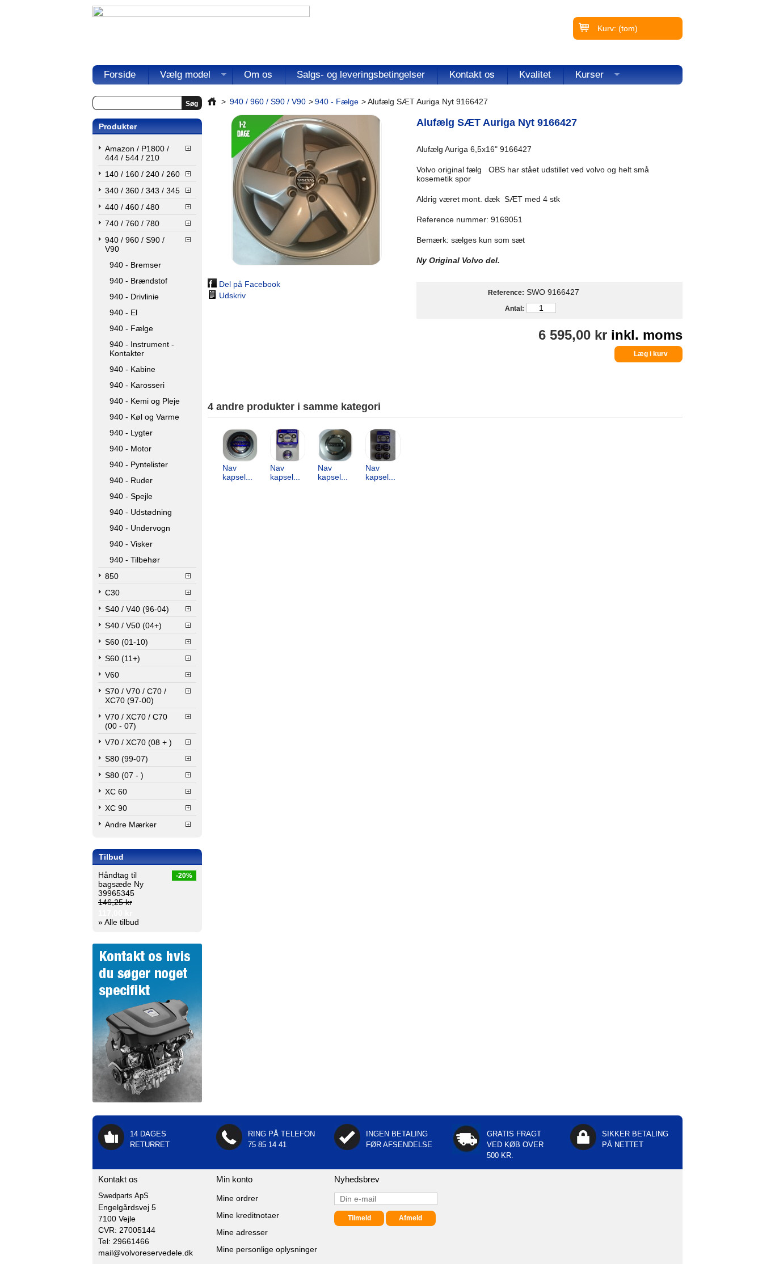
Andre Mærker (131, 824)
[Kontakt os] (147, 1099)
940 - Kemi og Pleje (144, 400)
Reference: (506, 293)
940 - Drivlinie (134, 296)
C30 (112, 592)
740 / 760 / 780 (132, 223)
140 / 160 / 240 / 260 (142, 174)
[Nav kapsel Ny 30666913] (239, 446)
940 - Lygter (131, 432)
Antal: (514, 308)
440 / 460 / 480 (132, 207)
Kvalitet (535, 74)
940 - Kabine (132, 369)
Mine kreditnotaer (247, 1215)
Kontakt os (472, 74)
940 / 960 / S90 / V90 (135, 244)
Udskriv (232, 295)
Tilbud (111, 856)
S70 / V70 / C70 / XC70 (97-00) (135, 696)
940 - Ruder (131, 480)
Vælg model (179, 76)
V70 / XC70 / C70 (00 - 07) (136, 721)
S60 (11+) (122, 658)
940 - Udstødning (140, 512)
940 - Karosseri (137, 385)
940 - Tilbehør (134, 559)
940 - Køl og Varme (144, 416)
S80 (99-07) (126, 758)
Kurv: (617, 28)
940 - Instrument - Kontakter (141, 349)
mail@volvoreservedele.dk (145, 1252)
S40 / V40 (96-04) (137, 609)
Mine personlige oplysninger (266, 1249)
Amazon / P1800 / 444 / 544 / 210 (137, 153)
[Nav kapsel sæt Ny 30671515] (287, 446)
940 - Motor (130, 448)
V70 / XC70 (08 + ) (138, 742)
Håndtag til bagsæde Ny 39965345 (121, 884)
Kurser (584, 76)
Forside (120, 74)
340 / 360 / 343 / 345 (142, 190)
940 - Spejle (131, 496)
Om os (258, 74)
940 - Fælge (131, 328)
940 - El (123, 312)
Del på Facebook (249, 284)
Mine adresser (242, 1232)
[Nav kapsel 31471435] (335, 446)
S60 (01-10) (126, 641)
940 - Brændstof (138, 280)
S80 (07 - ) (124, 775)
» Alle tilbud (118, 922)
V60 (112, 674)
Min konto (234, 1179)
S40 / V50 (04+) (133, 625)
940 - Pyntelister (138, 464)
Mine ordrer (237, 1198)
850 (112, 576)
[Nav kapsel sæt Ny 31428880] (382, 446)
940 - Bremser (135, 264)
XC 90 (116, 808)
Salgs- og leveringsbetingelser (361, 74)
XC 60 (116, 791)
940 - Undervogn (139, 527)
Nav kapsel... (237, 472)
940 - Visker (131, 543)
